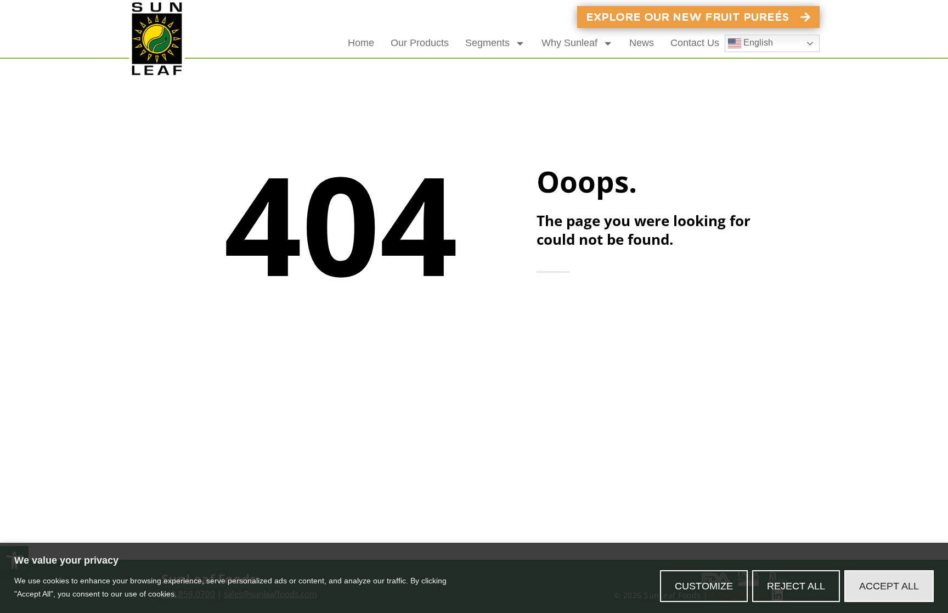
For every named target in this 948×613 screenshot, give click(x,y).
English (757, 42)
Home (361, 42)
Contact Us (694, 42)
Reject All (796, 586)
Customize (704, 586)
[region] (474, 578)
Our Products (420, 42)
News (641, 42)
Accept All (889, 586)
